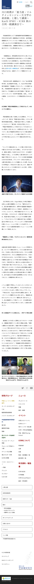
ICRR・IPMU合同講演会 (25, 430)
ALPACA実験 (5, 458)
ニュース (22, 395)
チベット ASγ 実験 (7, 451)
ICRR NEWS (21, 471)
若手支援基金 (7, 508)
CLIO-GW (4, 477)
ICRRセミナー (22, 423)
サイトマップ (5, 556)
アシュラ (4, 470)
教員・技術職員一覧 (24, 455)
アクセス (5, 529)
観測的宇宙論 (5, 428)
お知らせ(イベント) (24, 420)
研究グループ (7, 395)
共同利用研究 (6, 493)
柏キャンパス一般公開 (24, 427)
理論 (3, 431)
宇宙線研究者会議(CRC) (9, 539)
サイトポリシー (6, 564)
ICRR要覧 (21, 475)
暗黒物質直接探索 (7, 412)
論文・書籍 (21, 410)
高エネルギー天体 (7, 455)
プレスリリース (22, 401)
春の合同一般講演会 (12, 68)
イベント (22, 415)
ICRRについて (24, 440)
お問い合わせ (6, 523)
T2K (3, 409)
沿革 (19, 449)
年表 (19, 452)
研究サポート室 (7, 499)
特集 (19, 407)
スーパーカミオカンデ (8, 406)
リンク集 (5, 535)
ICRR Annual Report (24, 478)
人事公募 (5, 487)
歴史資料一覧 (22, 458)
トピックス (21, 404)
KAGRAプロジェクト (9, 510)
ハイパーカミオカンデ (8, 416)
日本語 (20, 2)
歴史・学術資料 (22, 481)
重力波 (4, 425)
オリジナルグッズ (8, 518)
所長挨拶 (21, 445)
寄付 (4, 505)
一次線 (4, 467)
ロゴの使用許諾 (6, 552)
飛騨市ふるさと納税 (9, 512)
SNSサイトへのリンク (7, 560)
